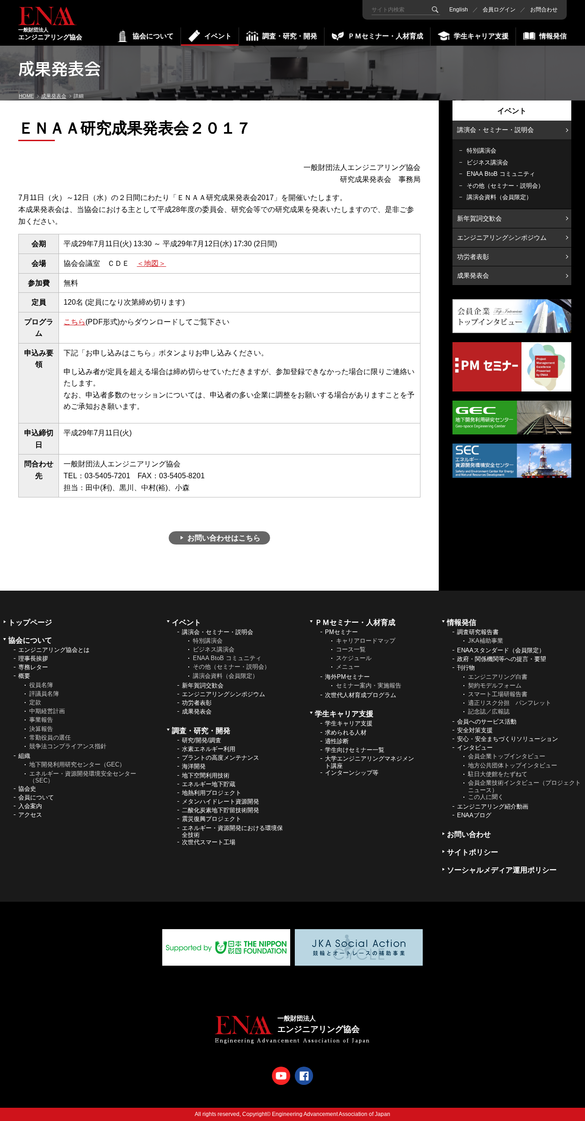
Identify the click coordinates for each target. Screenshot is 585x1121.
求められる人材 (346, 732)
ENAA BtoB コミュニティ (501, 173)
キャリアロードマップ (365, 640)
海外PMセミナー (347, 676)
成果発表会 (473, 275)
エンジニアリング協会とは (54, 649)
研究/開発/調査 (201, 740)
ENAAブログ (474, 815)
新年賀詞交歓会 (479, 218)
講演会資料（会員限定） (499, 197)
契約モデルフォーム (494, 685)
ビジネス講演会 (487, 162)
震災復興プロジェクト (211, 818)
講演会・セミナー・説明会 (495, 129)
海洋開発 (194, 766)
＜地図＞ (151, 263)
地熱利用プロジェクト (211, 792)
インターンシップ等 (351, 772)
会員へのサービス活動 (486, 721)
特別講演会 (481, 150)
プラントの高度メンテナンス (220, 757)
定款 (35, 702)
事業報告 (41, 719)
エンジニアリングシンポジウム (502, 237)
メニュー (348, 666)
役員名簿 (41, 685)
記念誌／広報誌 (489, 711)
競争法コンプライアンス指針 (67, 746)
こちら (74, 322)
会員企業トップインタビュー (506, 756)
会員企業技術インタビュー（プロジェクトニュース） (524, 786)
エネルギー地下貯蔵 (208, 784)
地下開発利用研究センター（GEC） (77, 764)
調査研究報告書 (478, 632)
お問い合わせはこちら (224, 538)
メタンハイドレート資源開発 (220, 801)
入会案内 (30, 806)
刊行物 (466, 667)
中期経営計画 (47, 711)
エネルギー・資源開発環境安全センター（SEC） (82, 777)
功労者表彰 (473, 256)
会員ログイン (499, 9)
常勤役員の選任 (50, 737)
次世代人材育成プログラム (360, 695)
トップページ (30, 622)
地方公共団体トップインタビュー (512, 765)
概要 (24, 675)
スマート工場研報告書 (497, 694)
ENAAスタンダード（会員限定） (501, 650)
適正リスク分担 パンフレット (509, 702)
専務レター (33, 667)
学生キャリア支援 (348, 723)
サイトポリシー (472, 852)
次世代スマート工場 (208, 842)
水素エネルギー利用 (208, 749)
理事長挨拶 (33, 658)
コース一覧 (351, 649)
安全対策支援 (475, 730)
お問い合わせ (469, 834)
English (458, 9)
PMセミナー (341, 632)
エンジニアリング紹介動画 (492, 806)
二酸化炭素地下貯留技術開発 (220, 810)
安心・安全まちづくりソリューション (507, 738)
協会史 (27, 788)
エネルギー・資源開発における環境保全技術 (232, 832)
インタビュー (475, 747)
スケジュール (354, 658)
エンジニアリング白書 (497, 676)
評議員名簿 (44, 693)
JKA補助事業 (485, 640)
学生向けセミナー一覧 (354, 749)
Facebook (304, 1076)
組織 (24, 755)
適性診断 (337, 741)
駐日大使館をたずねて (497, 774)
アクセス (30, 814)
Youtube (281, 1076)
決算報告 (41, 728)
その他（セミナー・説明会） (505, 185)
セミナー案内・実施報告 (368, 685)
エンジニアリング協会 (50, 34)
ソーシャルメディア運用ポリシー (502, 870)
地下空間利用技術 (205, 775)
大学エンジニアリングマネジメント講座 (369, 762)
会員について (36, 797)
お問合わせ (544, 9)
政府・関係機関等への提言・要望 (501, 659)
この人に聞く (486, 796)
